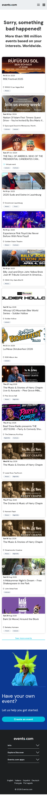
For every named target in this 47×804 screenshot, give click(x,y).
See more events (23, 638)
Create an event (23, 719)
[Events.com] (23, 739)
